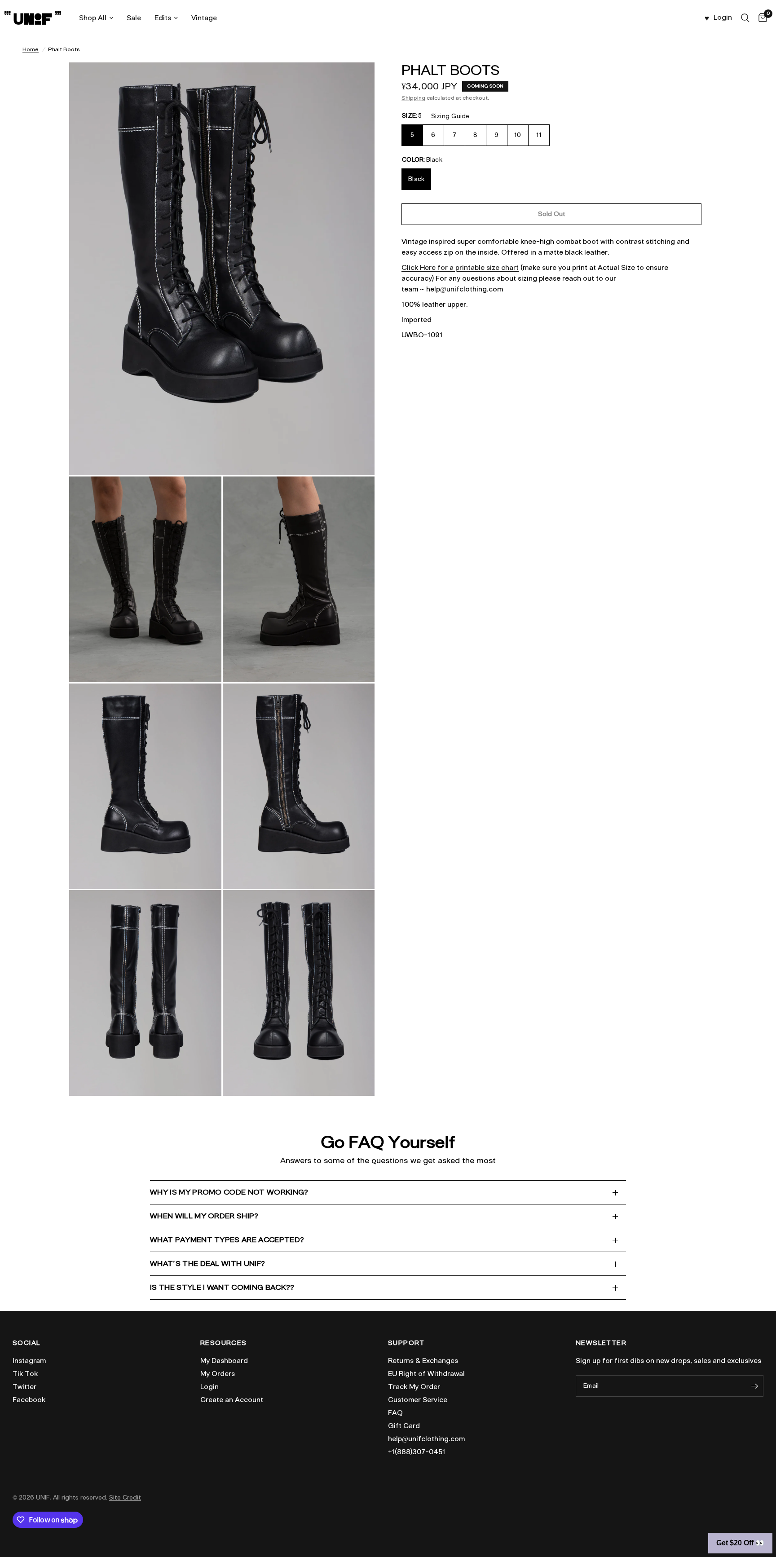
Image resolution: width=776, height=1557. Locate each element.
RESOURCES (223, 1343)
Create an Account (231, 1400)
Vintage (204, 18)
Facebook (29, 1400)
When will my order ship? (204, 1216)
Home (30, 49)
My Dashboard (224, 1361)
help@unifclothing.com (426, 1439)
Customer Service (417, 1400)
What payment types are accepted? (227, 1239)
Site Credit (125, 1497)
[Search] (745, 18)
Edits (162, 18)
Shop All (92, 18)
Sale (134, 18)
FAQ (395, 1413)
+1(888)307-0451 (416, 1452)
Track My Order (414, 1387)
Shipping (413, 97)
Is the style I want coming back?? (222, 1287)
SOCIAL (26, 1343)
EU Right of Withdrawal (426, 1374)
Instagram (29, 1361)
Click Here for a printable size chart (460, 268)
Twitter (24, 1387)
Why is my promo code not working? (229, 1192)
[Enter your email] (754, 1386)
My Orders (217, 1374)
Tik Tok (25, 1374)
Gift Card (404, 1426)
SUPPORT (406, 1343)
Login (209, 1387)
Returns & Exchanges (423, 1361)
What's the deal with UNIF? (207, 1263)
